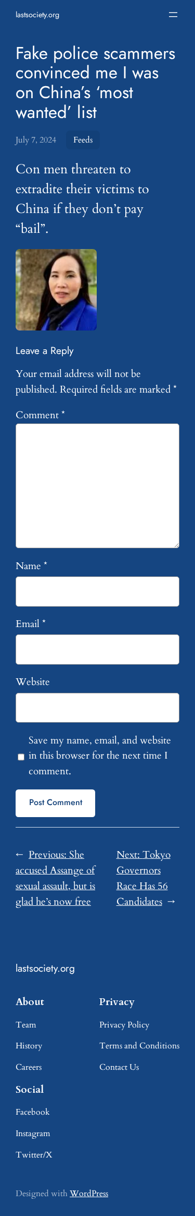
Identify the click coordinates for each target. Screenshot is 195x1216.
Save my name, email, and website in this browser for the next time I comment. (100, 756)
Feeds (83, 140)
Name (31, 566)
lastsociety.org (37, 14)
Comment (40, 415)
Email (31, 624)
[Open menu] (173, 14)
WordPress (89, 1193)
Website (33, 682)
